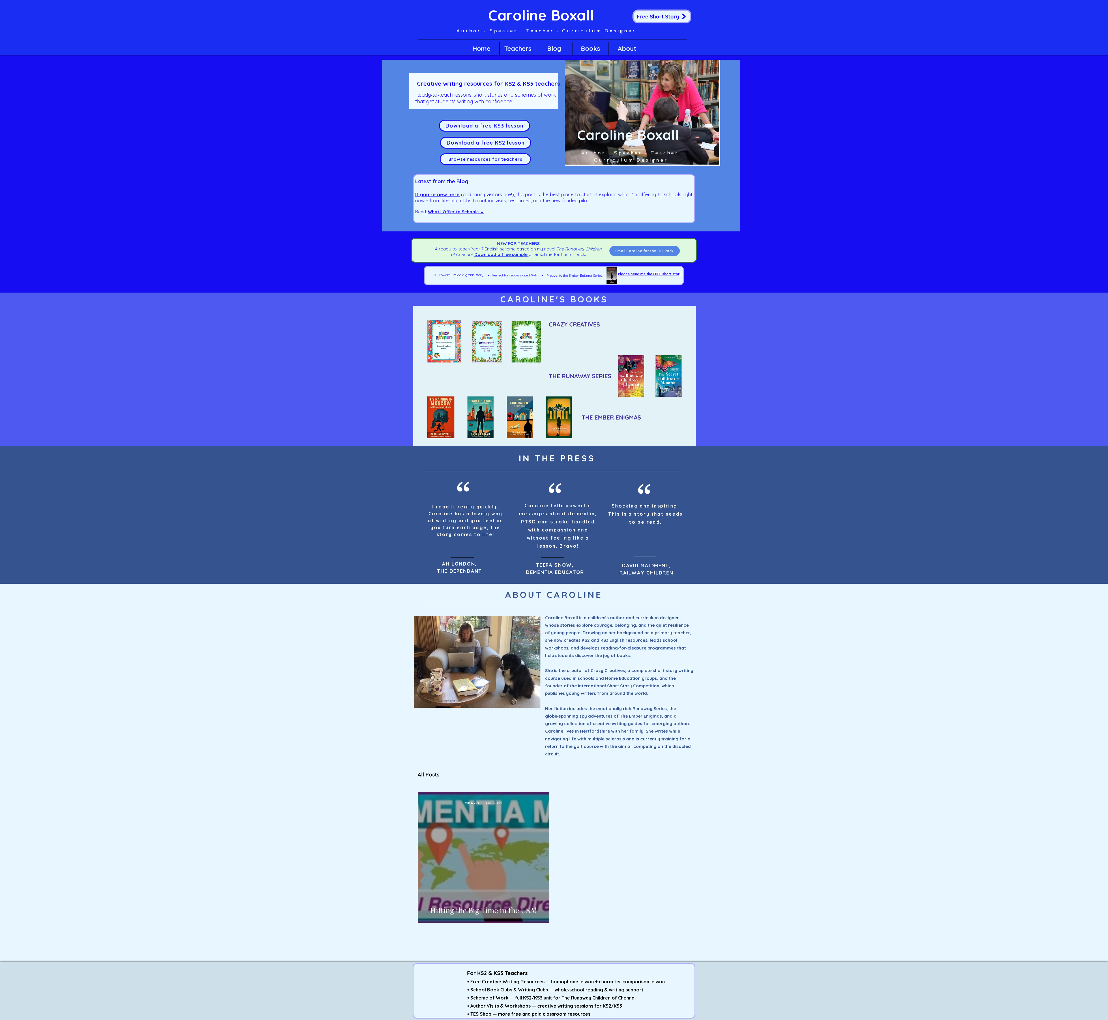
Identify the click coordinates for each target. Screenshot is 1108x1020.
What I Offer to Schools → (456, 211)
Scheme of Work (489, 998)
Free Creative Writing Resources (507, 982)
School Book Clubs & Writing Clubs (509, 990)
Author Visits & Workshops (500, 1006)
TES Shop (480, 1014)
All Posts (428, 775)
